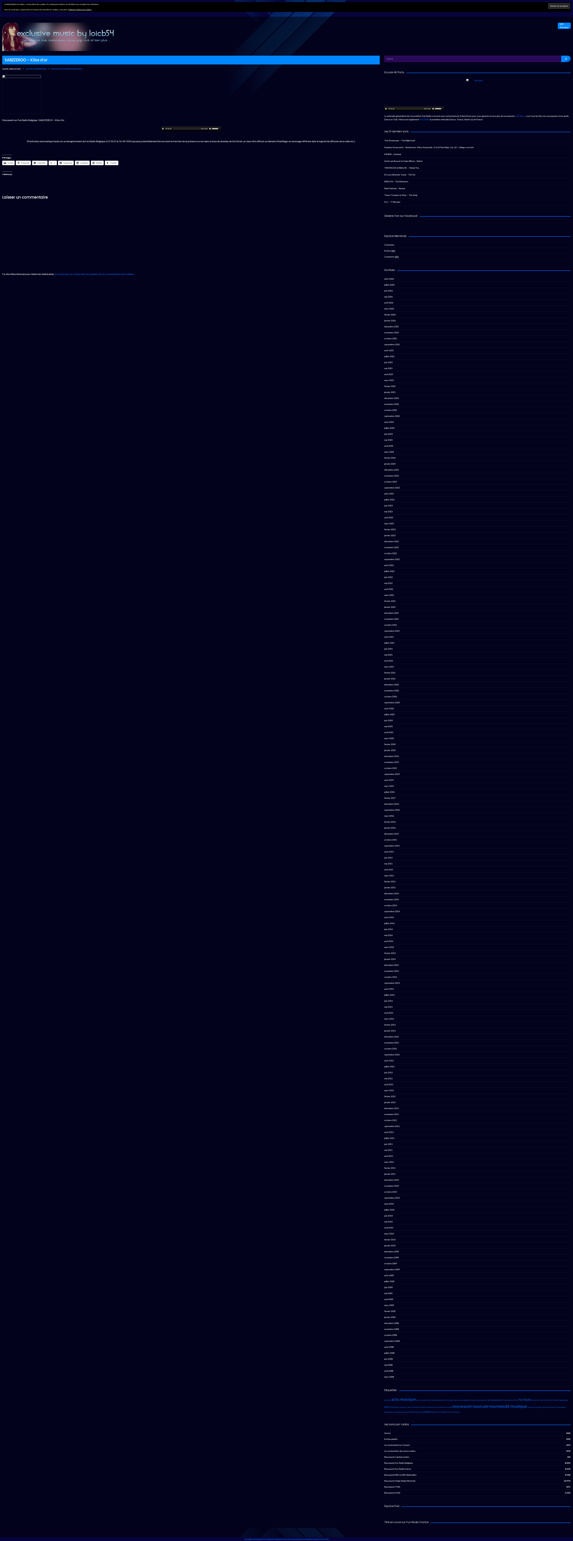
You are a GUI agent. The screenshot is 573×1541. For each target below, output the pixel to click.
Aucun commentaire (36, 69)
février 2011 (390, 1168)
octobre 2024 (390, 410)
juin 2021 (388, 648)
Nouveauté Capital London (396, 1457)
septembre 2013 (392, 983)
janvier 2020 (390, 750)
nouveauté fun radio (444, 1407)
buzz (418, 1400)
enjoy (450, 1400)
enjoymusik (466, 1400)
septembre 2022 (392, 559)
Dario (429, 1400)
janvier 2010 (390, 1245)
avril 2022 (388, 589)
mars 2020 (389, 738)
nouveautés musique (401, 1412)
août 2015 (389, 851)
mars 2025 (389, 380)
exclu (473, 1400)
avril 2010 (388, 1227)
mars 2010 (389, 1233)
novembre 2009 (391, 1257)
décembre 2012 (391, 1036)
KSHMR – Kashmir (392, 154)
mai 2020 (388, 726)
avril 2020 (388, 732)
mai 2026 (388, 296)
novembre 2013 (391, 971)
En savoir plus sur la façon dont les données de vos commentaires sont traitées (94, 274)
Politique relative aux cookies (80, 10)
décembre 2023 (391, 469)
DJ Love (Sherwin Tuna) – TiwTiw (399, 174)
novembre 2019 (391, 762)
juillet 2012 (389, 1066)
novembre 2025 (391, 332)
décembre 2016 (391, 804)
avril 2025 (388, 374)
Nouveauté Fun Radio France (397, 1469)
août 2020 (389, 708)
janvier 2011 (390, 1174)
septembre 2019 (392, 774)
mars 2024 (389, 452)
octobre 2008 (390, 1335)
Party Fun (416, 1412)
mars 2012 (389, 1090)
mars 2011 (389, 1162)
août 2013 (389, 989)
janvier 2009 (390, 1317)
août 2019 (389, 780)
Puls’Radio (424, 119)
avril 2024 (388, 446)
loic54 (542, 1400)
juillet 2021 (389, 643)
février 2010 (390, 1239)
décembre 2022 (391, 541)
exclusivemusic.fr (496, 1400)
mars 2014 (389, 947)
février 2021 (390, 672)
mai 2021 (388, 654)
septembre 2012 (392, 1054)
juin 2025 (388, 362)
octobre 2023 (390, 481)
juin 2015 (388, 857)
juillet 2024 (389, 428)
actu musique (403, 1399)
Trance (450, 1412)
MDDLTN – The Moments (396, 181)
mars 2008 (389, 1377)
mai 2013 (388, 1007)
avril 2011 (388, 1156)
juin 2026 (388, 290)
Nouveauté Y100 (392, 1487)
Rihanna (434, 1412)
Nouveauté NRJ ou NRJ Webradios (400, 1475)
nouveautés (551, 1407)
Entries (389, 250)
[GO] (566, 59)
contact (423, 1400)
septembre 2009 (392, 1269)
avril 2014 (388, 941)
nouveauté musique (508, 1406)
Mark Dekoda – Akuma (394, 188)
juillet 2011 (389, 1138)
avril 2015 (388, 869)
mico (387, 1406)
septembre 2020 (392, 702)
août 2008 (389, 1347)
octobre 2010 (390, 1192)
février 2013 (390, 1024)
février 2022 (390, 601)
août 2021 (389, 637)
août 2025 (389, 350)
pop (422, 1412)
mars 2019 (389, 786)
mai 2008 (388, 1365)
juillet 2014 (389, 923)
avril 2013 (388, 1013)
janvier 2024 (390, 463)
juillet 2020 (389, 714)
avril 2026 (388, 302)
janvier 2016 (390, 828)
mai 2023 (388, 511)
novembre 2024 (391, 404)
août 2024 (389, 422)
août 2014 (389, 917)
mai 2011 (388, 1150)
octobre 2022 (390, 553)
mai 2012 (388, 1078)
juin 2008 (388, 1359)
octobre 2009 (390, 1263)
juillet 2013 (389, 995)
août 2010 (389, 1203)
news (409, 1407)
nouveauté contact (419, 1407)
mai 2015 (388, 863)
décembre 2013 (391, 965)
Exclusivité (508, 1400)
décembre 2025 (391, 326)
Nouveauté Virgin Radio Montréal (399, 1481)
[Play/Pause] (163, 129)
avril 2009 (388, 1299)
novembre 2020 (391, 690)
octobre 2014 (390, 905)
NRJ (411, 1412)
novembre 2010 (391, 1186)
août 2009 (389, 1275)
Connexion (389, 244)
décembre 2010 (391, 1180)
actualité (387, 1400)
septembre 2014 (392, 911)
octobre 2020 (390, 696)
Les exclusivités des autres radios (400, 1451)
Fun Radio (525, 1399)
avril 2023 (388, 517)
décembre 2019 (391, 756)
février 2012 (390, 1096)
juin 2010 (388, 1215)
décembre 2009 (391, 1251)
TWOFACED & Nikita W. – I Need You (401, 167)
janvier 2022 (390, 607)
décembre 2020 (391, 684)
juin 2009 (388, 1287)
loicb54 (555, 1400)
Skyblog (444, 1412)
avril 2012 (388, 1084)
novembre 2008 (391, 1329)
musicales (403, 1407)
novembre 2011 (391, 1114)
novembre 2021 (391, 619)
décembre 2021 (391, 613)
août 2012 (389, 1060)
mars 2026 (389, 308)
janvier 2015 (390, 887)
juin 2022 (388, 577)
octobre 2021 (390, 625)
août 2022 (389, 565)
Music (396, 1407)
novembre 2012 (391, 1042)
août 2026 (389, 278)
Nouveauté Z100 (392, 1492)
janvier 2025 (390, 392)
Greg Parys (536, 1400)
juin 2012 (388, 1072)
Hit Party (520, 116)
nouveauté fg (431, 1407)
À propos (564, 27)
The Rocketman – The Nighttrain (399, 140)
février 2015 (390, 881)
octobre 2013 (390, 977)
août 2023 (389, 493)
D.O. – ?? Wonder (392, 202)
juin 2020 (388, 720)
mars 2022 (389, 595)
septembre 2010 (392, 1198)
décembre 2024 (391, 398)
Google (248, 1539)
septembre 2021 (392, 631)
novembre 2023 (391, 475)
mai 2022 (388, 583)
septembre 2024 (392, 416)
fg (513, 1400)
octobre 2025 (390, 338)
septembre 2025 (392, 344)
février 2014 (390, 953)
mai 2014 (388, 935)
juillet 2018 (389, 792)
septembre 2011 (392, 1126)
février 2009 (390, 1311)
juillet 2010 (389, 1209)
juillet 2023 (389, 499)
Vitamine (456, 1412)
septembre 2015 (392, 845)
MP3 (391, 1407)
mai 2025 (388, 368)
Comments (391, 256)
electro (445, 1400)
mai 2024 (388, 440)
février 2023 (390, 529)
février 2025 (390, 386)
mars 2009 (389, 1305)
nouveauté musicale (470, 1406)
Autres (387, 1433)
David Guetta (436, 1400)
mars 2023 (389, 523)
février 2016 (390, 822)
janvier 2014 (390, 959)
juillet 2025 (389, 356)
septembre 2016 (392, 810)
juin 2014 (388, 929)
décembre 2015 (391, 833)
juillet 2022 (389, 571)
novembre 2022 (391, 547)
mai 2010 (388, 1221)
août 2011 (389, 1132)
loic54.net (549, 1400)
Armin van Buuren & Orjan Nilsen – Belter (403, 161)
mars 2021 (389, 666)
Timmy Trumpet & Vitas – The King (400, 195)
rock (439, 1412)
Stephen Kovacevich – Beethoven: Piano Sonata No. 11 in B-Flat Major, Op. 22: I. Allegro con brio (429, 147)
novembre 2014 (391, 899)
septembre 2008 (392, 1341)
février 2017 (390, 798)
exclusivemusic (481, 1400)
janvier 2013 (390, 1030)
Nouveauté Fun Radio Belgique (66, 69)
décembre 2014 (391, 893)
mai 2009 (388, 1293)
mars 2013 (389, 1018)
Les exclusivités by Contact (397, 1445)
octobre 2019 (390, 768)
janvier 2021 (390, 678)
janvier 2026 (390, 320)
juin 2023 (388, 505)
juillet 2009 (389, 1281)
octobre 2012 (390, 1048)
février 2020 (390, 744)
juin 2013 (388, 1001)
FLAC (516, 1400)
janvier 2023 (390, 535)
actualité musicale (281, 1539)
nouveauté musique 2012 (536, 1407)
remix (427, 1411)
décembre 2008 (391, 1323)
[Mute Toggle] (210, 129)
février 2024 (390, 458)
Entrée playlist (391, 1439)
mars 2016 (389, 816)
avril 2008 (388, 1371)
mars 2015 (389, 875)
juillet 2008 (389, 1353)
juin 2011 (388, 1144)
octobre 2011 (390, 1120)
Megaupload (563, 1400)
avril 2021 (388, 660)
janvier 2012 (390, 1102)
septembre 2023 (392, 487)
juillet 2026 (389, 284)
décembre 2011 (391, 1108)
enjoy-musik (457, 1400)
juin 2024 (388, 434)
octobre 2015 (390, 839)
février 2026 (390, 314)
